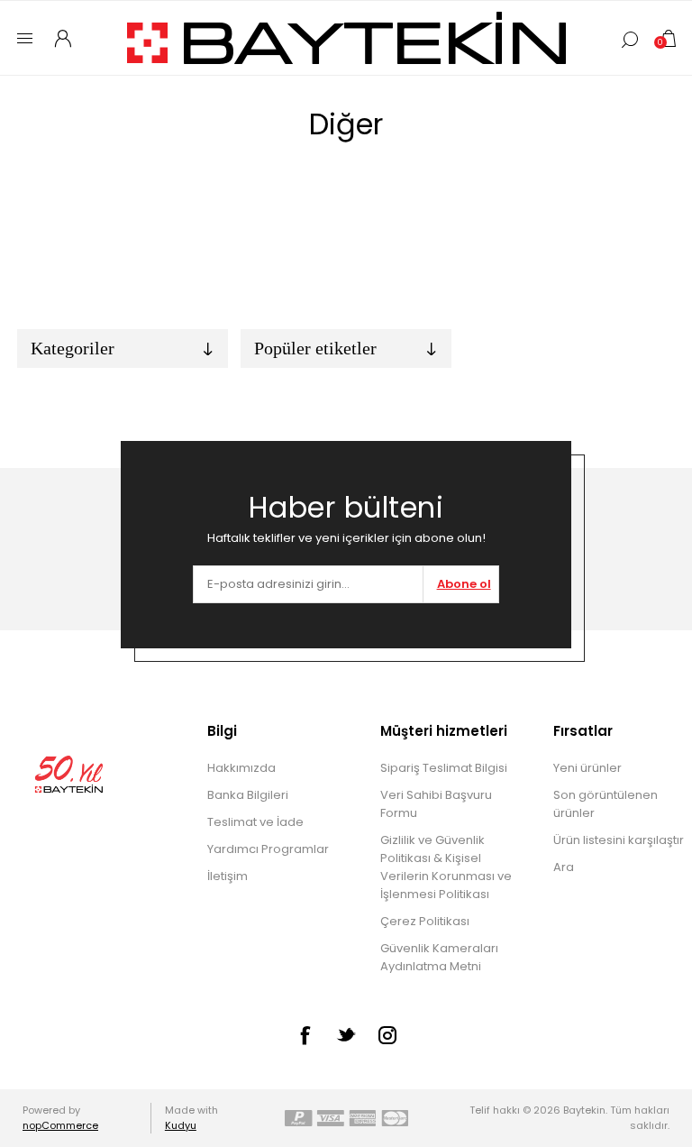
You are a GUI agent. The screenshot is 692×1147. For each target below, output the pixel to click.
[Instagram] (387, 1035)
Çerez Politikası (424, 921)
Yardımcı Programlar (268, 849)
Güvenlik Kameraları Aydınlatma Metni (439, 957)
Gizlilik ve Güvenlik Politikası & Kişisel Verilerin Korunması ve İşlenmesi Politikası (446, 867)
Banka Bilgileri (247, 794)
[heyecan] (346, 1034)
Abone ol (464, 583)
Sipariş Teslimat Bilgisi (443, 767)
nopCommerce (60, 1125)
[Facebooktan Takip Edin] (305, 1035)
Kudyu (180, 1125)
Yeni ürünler (587, 767)
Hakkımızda (241, 767)
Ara (563, 867)
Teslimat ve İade (255, 821)
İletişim (227, 876)
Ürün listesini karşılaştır (618, 840)
